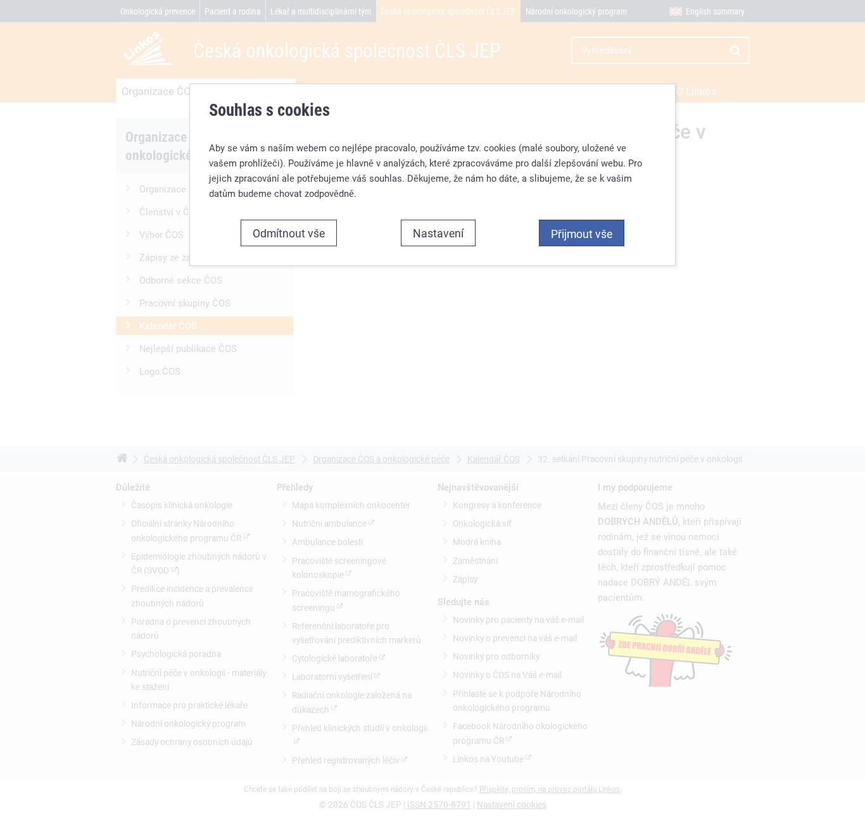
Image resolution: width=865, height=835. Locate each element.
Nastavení (438, 233)
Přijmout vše (581, 233)
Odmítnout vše (289, 233)
